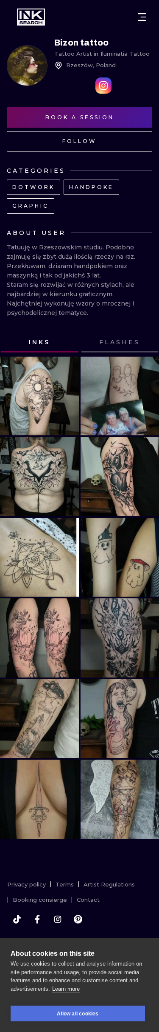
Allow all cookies (77, 1014)
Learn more (66, 989)
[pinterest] (78, 919)
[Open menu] (142, 17)
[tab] (39, 342)
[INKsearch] (31, 17)
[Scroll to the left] (14, 342)
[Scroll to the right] (144, 342)
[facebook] (37, 919)
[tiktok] (17, 919)
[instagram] (57, 919)
